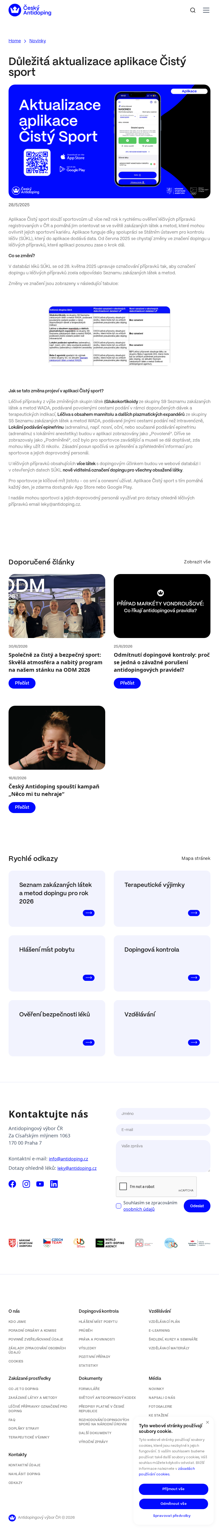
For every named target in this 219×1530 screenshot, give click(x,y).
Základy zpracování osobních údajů (37, 1350)
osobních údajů (139, 1209)
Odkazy (15, 1483)
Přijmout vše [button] (173, 1489)
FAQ (12, 1420)
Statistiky (88, 1365)
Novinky (37, 41)
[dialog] (174, 1471)
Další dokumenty (95, 1433)
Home (15, 41)
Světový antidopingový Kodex (107, 1397)
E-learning (159, 1330)
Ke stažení (158, 1415)
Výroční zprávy (93, 1442)
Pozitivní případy (95, 1357)
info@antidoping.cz (68, 1159)
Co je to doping (23, 1389)
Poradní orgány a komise (32, 1330)
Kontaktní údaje (24, 1465)
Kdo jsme (17, 1321)
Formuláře (89, 1389)
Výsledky (87, 1348)
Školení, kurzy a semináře (173, 1339)
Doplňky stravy (24, 1428)
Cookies (16, 1361)
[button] (205, 10)
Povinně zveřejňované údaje (36, 1339)
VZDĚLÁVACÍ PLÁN (164, 1321)
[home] (30, 10)
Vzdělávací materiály (169, 1348)
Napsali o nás (162, 1397)
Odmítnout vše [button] (174, 1504)
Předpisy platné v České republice (101, 1409)
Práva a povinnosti (97, 1339)
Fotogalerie (160, 1406)
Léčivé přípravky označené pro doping (38, 1409)
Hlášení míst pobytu (98, 1321)
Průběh (85, 1330)
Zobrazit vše (197, 562)
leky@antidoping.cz (77, 1168)
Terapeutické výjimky (29, 1437)
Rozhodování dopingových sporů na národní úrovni (104, 1422)
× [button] (207, 1423)
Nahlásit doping (24, 1474)
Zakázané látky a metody (33, 1397)
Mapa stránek (196, 859)
